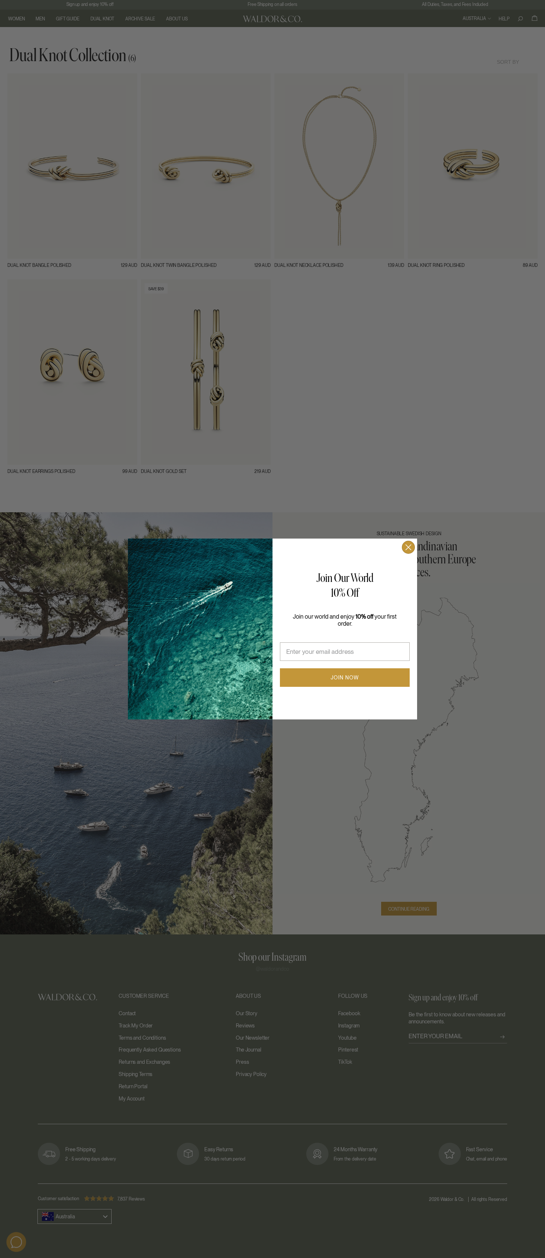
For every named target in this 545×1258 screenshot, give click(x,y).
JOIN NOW (345, 678)
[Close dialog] (408, 547)
